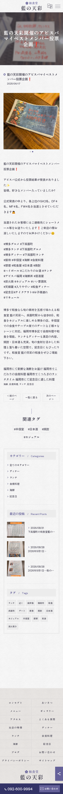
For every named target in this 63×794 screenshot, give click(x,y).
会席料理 (13, 384)
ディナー (14, 471)
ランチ (22, 384)
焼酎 (40, 610)
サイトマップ (47, 760)
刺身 (44, 618)
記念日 (30, 384)
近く (21, 603)
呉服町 (11, 610)
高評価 (30, 603)
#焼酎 (45, 429)
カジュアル (13, 618)
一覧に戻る (31, 397)
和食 (50, 603)
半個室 (26, 618)
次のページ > (51, 397)
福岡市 (41, 603)
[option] (31, 121)
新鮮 (36, 618)
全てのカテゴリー (19, 465)
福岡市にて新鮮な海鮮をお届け (23, 369)
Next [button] (55, 122)
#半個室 (19, 429)
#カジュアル (31, 437)
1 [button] (30, 151)
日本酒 (49, 610)
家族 (31, 610)
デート (22, 610)
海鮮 (6, 384)
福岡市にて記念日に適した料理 (35, 379)
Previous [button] (7, 122)
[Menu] (58, 6)
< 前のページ (12, 397)
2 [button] (32, 151)
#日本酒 (33, 429)
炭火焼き (12, 626)
